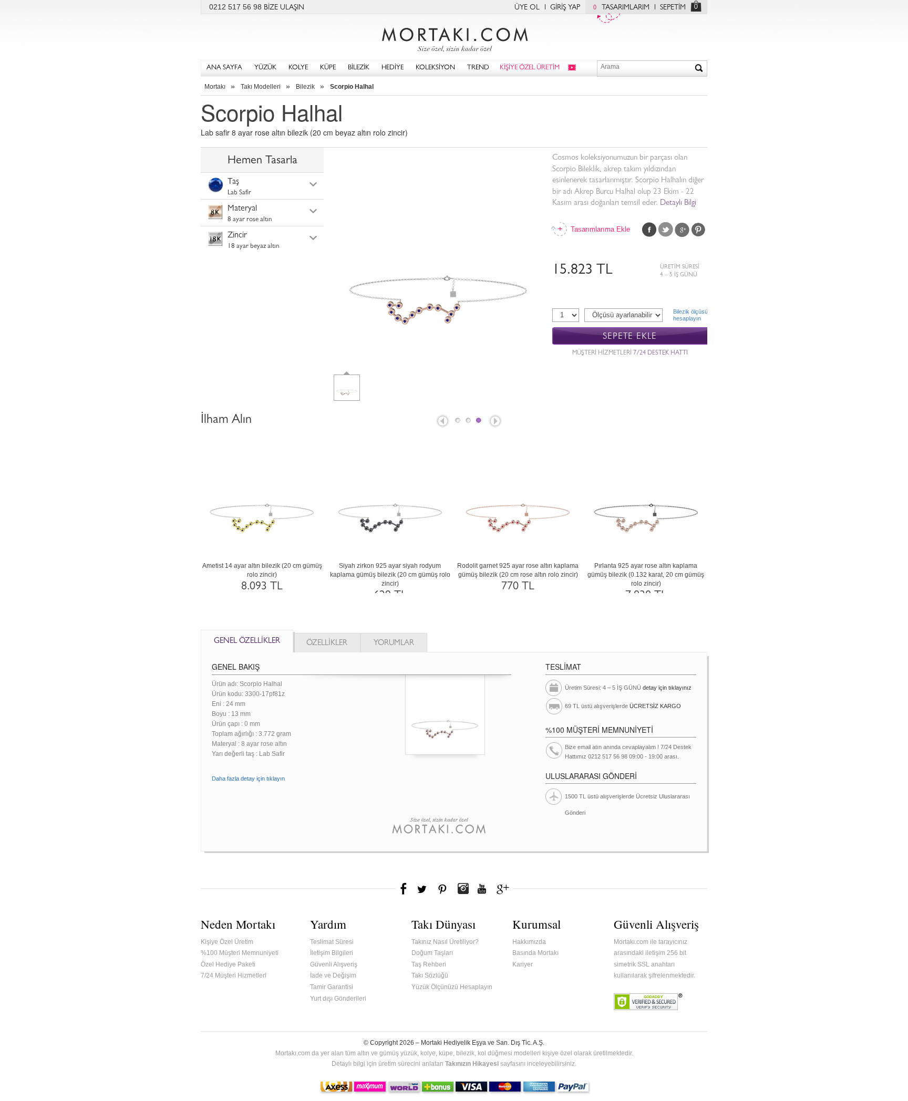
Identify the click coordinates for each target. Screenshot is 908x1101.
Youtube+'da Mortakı (481, 888)
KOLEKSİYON (435, 68)
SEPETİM (673, 8)
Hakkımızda (529, 942)
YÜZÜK (265, 68)
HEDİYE (392, 68)
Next (496, 421)
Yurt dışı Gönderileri (338, 998)
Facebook (649, 229)
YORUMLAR (394, 644)
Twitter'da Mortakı (423, 888)
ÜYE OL (527, 8)
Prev (442, 421)
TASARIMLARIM (621, 8)
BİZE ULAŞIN (284, 8)
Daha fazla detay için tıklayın (248, 778)
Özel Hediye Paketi (228, 964)
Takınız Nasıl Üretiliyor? (445, 942)
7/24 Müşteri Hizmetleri (233, 975)
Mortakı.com (454, 37)
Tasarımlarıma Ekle (599, 229)
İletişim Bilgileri (331, 953)
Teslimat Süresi (332, 942)
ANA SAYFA (224, 68)
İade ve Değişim (333, 975)
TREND (478, 68)
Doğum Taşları (432, 953)
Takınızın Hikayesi (472, 1063)
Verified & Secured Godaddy (648, 1001)
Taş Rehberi (428, 964)
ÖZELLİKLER (326, 644)
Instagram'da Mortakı (463, 888)
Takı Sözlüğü (429, 975)
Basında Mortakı (535, 953)
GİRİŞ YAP (565, 8)
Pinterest (698, 229)
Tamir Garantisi (331, 987)
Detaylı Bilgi (678, 203)
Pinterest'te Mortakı (442, 888)
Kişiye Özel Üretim (227, 942)
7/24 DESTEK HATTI (660, 353)
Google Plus (682, 229)
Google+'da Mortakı (504, 888)
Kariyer (522, 964)
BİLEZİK (358, 68)
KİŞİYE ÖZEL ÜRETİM (530, 68)
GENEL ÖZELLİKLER (247, 642)
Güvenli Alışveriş (333, 964)
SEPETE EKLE (630, 336)
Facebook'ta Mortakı (404, 888)
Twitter (665, 229)
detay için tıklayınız (667, 687)
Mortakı (214, 86)
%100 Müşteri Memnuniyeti (239, 953)
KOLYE (298, 68)
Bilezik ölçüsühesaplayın (690, 314)
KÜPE (328, 68)
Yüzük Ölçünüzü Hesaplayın (451, 987)
